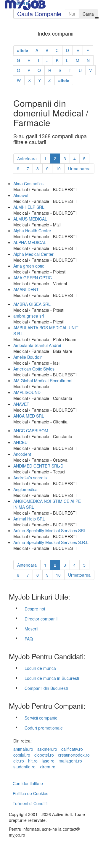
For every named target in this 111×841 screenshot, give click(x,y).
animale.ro (23, 749)
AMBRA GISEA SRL (32, 304)
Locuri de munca (40, 668)
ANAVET (21, 404)
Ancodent (22, 454)
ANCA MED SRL (28, 416)
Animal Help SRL (29, 519)
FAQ (29, 639)
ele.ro (18, 761)
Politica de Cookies (30, 793)
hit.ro (33, 761)
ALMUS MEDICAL (30, 219)
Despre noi (35, 609)
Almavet (20, 195)
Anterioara (27, 158)
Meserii (31, 629)
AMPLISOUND (27, 392)
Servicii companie (41, 718)
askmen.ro (47, 749)
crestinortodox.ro (74, 755)
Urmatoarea (79, 168)
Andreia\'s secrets (30, 477)
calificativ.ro (72, 749)
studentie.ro (24, 767)
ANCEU (20, 442)
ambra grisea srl (28, 316)
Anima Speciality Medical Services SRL (49, 530)
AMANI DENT (26, 289)
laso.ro (48, 761)
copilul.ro (21, 755)
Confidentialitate (28, 783)
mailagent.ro (70, 761)
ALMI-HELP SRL (28, 207)
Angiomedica (25, 489)
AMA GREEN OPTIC (32, 278)
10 (58, 168)
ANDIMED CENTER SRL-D (38, 466)
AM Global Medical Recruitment (43, 380)
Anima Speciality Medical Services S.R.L (51, 542)
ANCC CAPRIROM (30, 430)
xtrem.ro (47, 767)
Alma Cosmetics (28, 183)
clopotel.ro (44, 755)
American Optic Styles (33, 369)
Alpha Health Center (32, 230)
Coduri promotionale (44, 728)
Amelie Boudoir (27, 357)
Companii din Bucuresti (46, 688)
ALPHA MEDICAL (29, 242)
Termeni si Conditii (30, 803)
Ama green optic (28, 266)
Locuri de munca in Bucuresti (52, 678)
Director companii (41, 619)
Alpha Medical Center (33, 254)
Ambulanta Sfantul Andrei (37, 345)
